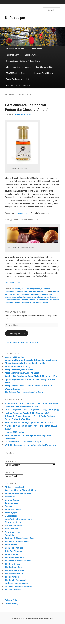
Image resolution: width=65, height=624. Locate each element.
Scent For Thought (14, 547)
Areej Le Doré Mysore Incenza (19, 369)
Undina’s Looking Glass (16, 583)
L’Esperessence (12, 515)
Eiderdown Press (13, 509)
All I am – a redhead (14, 486)
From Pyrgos (11, 512)
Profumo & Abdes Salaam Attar (19, 538)
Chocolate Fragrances (30, 288)
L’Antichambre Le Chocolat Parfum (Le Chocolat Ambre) (27, 107)
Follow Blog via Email (16, 333)
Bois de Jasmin (12, 499)
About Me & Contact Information (19, 85)
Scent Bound (11, 544)
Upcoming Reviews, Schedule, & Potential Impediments (31, 360)
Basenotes (10, 496)
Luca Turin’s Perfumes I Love (18, 518)
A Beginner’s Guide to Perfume (18, 67)
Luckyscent (22, 213)
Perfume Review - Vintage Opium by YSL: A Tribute (29, 422)
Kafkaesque (15, 17)
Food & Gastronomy (14, 79)
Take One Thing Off (14, 551)
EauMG (8, 506)
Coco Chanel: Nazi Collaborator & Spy (23, 441)
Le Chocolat (26, 302)
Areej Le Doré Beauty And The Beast (22, 372)
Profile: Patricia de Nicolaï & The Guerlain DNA (27, 412)
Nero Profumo (11, 528)
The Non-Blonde (12, 563)
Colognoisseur (12, 503)
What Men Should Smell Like (18, 586)
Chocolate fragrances (30, 294)
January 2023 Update (14, 356)
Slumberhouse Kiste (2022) (17, 366)
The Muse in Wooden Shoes (18, 560)
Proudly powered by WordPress (40, 618)
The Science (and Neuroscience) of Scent (24, 392)
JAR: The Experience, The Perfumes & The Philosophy (30, 444)
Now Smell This (12, 531)
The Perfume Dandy (14, 567)
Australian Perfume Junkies (18, 493)
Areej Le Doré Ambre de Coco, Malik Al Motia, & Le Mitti (31, 376)
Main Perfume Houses (15, 48)
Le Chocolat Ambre (40, 302)
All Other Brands (35, 48)
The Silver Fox (12, 576)
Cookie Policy (11, 603)
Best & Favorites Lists (44, 67)
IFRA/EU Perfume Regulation (18, 73)
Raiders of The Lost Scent (17, 541)
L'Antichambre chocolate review (19, 297)
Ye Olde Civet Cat (13, 589)
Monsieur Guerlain (13, 525)
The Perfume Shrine (14, 570)
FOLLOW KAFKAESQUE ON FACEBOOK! (22, 342)
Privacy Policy (11, 600)
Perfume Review (36, 291)
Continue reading (13, 282)
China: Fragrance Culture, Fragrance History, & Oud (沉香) (32, 409)
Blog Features (31, 54)
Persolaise (10, 535)
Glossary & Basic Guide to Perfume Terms (23, 61)
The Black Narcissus (14, 557)
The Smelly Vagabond (15, 579)
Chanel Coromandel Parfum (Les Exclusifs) (25, 363)
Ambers (16, 288)
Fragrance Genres (13, 54)
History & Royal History (43, 73)
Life (27, 79)
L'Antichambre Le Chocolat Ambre (20, 299)
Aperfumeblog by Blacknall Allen (20, 490)
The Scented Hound (14, 573)
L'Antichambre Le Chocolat (45, 297)
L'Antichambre (21, 291)
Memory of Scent (13, 522)
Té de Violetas (11, 554)
